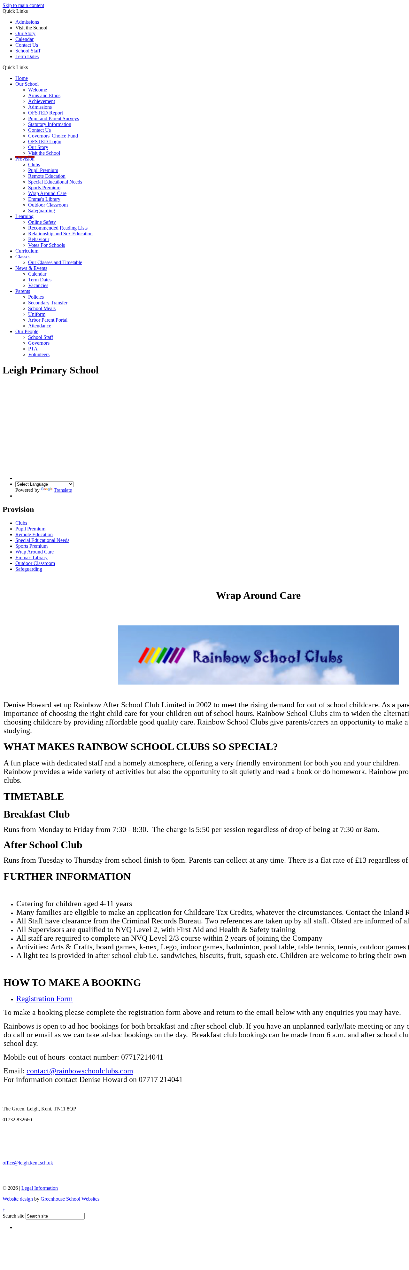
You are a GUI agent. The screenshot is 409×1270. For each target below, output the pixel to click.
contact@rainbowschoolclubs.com (80, 1071)
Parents (22, 291)
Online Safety (42, 222)
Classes (22, 256)
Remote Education (47, 176)
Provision (25, 158)
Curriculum (26, 251)
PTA (33, 348)
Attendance (39, 325)
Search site (13, 1216)
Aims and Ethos (44, 95)
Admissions (27, 22)
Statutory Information (49, 124)
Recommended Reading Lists (58, 228)
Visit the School (44, 153)
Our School (27, 84)
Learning (24, 216)
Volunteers (39, 354)
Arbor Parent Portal (47, 320)
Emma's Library (44, 199)
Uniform (36, 314)
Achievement (41, 101)
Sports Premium (44, 187)
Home (21, 78)
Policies (36, 297)
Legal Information (39, 1188)
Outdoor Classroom (48, 205)
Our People (26, 331)
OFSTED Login (44, 141)
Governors (39, 343)
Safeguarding (41, 210)
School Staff (27, 50)
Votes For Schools (46, 245)
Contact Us (26, 45)
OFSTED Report (45, 112)
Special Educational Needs (55, 181)
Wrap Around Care (47, 193)
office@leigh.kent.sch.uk (28, 1162)
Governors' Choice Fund (53, 135)
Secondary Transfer (47, 302)
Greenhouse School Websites (70, 1199)
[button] (30, 67)
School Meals (42, 308)
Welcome (37, 89)
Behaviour (38, 239)
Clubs (34, 164)
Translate (63, 490)
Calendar (24, 39)
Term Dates (39, 279)
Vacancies (38, 285)
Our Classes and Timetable (55, 262)
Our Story (25, 33)
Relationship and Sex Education (60, 233)
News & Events (31, 268)
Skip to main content (23, 5)
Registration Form (44, 998)
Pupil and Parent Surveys (53, 118)
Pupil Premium (43, 170)
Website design (18, 1199)
